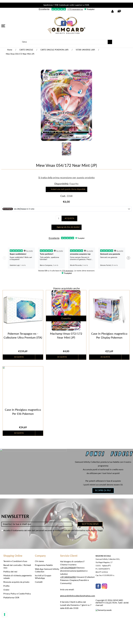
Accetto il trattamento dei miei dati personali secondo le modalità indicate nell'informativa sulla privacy (50, 530)
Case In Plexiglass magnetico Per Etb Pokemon (23, 411)
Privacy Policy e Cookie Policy (17, 594)
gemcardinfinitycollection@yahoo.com (77, 596)
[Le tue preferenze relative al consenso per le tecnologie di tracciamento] (4, 614)
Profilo (6, 586)
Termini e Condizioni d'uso (15, 561)
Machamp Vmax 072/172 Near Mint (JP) (66, 335)
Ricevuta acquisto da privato (16, 582)
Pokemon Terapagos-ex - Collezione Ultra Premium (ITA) (23, 335)
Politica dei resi (10, 572)
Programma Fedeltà (44, 565)
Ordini (6, 590)
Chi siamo (39, 561)
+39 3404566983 (68, 577)
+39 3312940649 (68, 568)
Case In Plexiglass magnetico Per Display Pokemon (109, 335)
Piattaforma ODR (11, 598)
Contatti (38, 582)
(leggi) (100, 530)
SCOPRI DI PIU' (103, 490)
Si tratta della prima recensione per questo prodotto (66, 178)
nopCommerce (108, 608)
